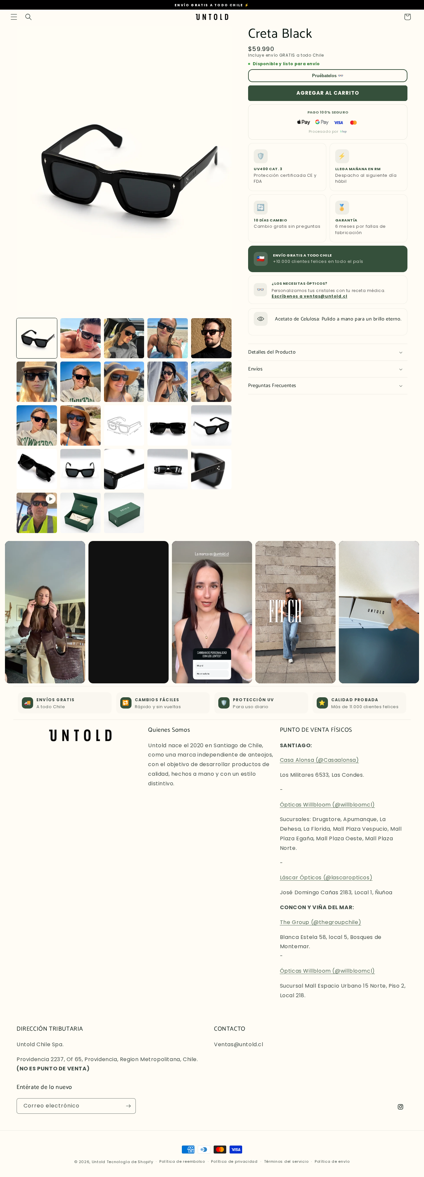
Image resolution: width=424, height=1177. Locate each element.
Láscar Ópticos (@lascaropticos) (326, 877)
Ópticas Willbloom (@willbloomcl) (327, 805)
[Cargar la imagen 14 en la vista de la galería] (167, 425)
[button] (14, 17)
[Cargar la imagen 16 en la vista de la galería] (37, 469)
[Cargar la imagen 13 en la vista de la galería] (124, 425)
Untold (98, 1161)
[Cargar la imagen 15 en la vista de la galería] (211, 425)
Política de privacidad (234, 1161)
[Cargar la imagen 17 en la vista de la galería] (80, 469)
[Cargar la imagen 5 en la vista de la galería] (211, 338)
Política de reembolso (182, 1161)
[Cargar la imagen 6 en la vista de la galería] (37, 382)
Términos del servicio (286, 1161)
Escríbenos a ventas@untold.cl (309, 296)
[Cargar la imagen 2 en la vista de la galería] (80, 338)
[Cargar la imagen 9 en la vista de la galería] (167, 382)
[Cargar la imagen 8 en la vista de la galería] (124, 382)
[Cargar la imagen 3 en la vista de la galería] (124, 338)
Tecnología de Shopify (130, 1161)
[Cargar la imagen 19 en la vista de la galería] (167, 469)
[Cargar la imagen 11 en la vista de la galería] (37, 425)
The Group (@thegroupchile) (320, 922)
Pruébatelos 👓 (328, 75)
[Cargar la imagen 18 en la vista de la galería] (124, 469)
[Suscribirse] (128, 1106)
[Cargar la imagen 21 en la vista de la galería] (80, 513)
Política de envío (332, 1161)
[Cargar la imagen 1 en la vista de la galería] (37, 338)
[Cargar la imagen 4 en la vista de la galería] (167, 338)
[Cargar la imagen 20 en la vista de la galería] (211, 469)
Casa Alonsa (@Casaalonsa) (319, 760)
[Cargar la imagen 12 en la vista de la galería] (80, 425)
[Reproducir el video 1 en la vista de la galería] (37, 513)
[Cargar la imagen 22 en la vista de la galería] (124, 513)
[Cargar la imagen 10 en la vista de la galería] (211, 382)
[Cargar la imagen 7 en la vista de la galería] (80, 382)
